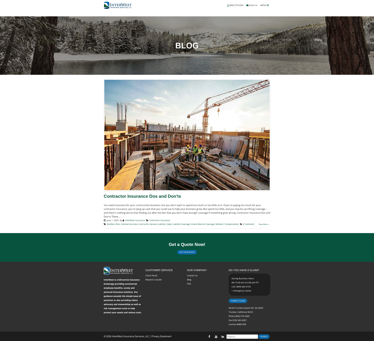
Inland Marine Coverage (202, 224)
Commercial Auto (129, 224)
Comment (249, 224)
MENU (263, 5)
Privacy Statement (161, 336)
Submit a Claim (238, 301)
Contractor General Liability (151, 224)
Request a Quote (153, 279)
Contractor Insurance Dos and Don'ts (142, 196)
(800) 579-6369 (236, 5)
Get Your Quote (187, 252)
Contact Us (192, 275)
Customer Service (159, 270)
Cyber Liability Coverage (178, 224)
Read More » (264, 224)
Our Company (197, 270)
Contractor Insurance (159, 220)
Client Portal (151, 275)
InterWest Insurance (135, 220)
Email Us (252, 5)
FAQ (189, 283)
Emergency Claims (242, 290)
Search (263, 336)
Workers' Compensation (227, 224)
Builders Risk (113, 224)
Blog (189, 279)
